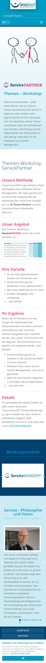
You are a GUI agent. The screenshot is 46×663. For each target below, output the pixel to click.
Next (43, 476)
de (4, 22)
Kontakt (23, 635)
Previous (2, 476)
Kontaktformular (20, 425)
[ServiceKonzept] (23, 475)
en (8, 22)
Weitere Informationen (20, 653)
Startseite (23, 630)
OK (23, 658)
